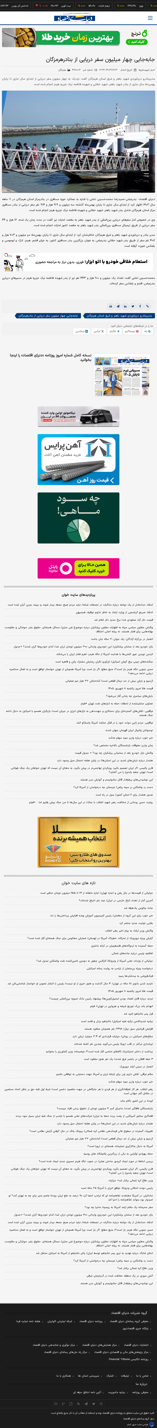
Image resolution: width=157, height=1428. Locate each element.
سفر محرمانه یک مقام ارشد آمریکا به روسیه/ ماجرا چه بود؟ (119, 1207)
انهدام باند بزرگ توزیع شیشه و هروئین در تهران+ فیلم (121, 1006)
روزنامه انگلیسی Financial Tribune (128, 1359)
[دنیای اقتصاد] (74, 18)
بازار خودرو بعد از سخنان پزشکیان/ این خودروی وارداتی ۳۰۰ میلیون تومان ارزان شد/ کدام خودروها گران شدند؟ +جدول (83, 647)
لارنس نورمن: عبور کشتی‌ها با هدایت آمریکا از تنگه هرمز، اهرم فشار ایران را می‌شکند (104, 654)
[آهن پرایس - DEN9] (78, 459)
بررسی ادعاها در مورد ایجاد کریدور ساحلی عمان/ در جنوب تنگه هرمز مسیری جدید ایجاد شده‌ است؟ (96, 1161)
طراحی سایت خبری (140, 1424)
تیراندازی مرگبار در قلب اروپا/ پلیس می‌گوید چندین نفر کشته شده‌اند (113, 1044)
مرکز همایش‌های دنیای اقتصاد (99, 1345)
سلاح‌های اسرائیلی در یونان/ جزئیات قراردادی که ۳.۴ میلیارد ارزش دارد (113, 1037)
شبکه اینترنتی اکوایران (59, 1321)
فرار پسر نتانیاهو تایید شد (138, 1014)
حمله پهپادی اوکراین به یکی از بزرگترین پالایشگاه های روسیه (118, 1154)
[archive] (56, 1404)
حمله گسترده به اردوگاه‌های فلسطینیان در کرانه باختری (122, 946)
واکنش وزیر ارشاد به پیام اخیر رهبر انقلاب (129, 931)
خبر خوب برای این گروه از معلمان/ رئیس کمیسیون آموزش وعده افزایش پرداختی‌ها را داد (101, 916)
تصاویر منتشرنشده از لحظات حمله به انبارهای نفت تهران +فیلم (117, 704)
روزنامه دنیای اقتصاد (91, 1321)
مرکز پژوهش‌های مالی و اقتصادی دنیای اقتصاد (121, 1352)
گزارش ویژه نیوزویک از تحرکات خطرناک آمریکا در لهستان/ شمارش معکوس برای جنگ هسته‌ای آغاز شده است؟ (90, 938)
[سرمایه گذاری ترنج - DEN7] (78, 37)
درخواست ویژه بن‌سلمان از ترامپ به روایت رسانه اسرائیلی (120, 969)
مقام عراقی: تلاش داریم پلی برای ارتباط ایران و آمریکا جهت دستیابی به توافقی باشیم (104, 1074)
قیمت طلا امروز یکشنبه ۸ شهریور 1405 (130, 991)
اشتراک (110, 1376)
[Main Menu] (150, 18)
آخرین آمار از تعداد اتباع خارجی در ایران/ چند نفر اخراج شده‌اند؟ (116, 901)
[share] (71, 1404)
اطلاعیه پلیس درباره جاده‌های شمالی (132, 953)
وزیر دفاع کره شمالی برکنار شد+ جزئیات (130, 1181)
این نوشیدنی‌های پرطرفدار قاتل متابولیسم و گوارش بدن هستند (116, 780)
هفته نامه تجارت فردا (28, 1321)
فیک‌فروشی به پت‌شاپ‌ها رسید (135, 976)
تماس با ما (142, 1376)
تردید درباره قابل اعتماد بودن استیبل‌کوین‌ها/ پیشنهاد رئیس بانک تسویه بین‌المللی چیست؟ (101, 999)
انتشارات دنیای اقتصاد (136, 1345)
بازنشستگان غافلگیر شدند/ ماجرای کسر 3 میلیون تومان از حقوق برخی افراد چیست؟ (105, 1109)
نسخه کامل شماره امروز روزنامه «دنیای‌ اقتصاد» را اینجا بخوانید (50, 357)
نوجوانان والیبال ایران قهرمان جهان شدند (129, 730)
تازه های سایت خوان (78, 883)
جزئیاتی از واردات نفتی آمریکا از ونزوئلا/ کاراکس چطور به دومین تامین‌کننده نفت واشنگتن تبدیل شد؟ (94, 961)
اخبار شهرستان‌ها (147, 70)
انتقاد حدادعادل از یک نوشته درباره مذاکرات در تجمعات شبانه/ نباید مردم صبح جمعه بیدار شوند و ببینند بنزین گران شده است (80, 605)
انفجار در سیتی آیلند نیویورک (136, 1067)
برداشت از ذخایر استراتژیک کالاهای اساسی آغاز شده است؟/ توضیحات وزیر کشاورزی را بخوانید (99, 1052)
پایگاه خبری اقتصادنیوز (135, 1329)
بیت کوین (50, 6)
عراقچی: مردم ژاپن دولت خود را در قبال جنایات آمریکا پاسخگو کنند (114, 723)
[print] (110, 306)
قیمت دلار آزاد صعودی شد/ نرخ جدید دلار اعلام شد (123, 620)
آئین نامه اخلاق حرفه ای (87, 1392)
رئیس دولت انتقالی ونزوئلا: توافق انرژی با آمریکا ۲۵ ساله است (117, 1188)
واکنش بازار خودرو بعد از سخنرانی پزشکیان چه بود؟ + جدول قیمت (114, 753)
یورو (125, 6)
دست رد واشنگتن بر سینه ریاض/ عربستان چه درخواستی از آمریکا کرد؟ (113, 787)
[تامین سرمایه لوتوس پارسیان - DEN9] (78, 517)
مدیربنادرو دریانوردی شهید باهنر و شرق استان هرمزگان (119, 316)
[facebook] (140, 306)
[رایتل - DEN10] (78, 568)
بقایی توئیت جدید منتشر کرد (136, 923)
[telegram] (118, 306)
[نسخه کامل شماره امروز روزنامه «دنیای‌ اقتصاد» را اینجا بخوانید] (122, 375)
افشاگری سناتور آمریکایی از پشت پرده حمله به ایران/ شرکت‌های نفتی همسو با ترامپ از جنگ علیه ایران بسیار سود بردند (84, 1116)
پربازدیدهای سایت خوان (78, 594)
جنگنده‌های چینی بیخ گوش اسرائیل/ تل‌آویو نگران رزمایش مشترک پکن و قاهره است (104, 662)
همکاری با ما (63, 1376)
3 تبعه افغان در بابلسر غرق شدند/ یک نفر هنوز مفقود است (118, 1059)
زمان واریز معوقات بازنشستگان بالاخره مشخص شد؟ (123, 745)
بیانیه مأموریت (116, 1392)
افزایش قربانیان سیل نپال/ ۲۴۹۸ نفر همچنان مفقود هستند (118, 1029)
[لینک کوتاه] (147, 306)
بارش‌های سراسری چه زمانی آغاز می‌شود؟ (129, 696)
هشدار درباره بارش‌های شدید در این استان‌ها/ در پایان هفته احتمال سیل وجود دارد (105, 761)
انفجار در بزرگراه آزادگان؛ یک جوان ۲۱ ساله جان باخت (122, 639)
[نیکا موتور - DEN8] (78, 416)
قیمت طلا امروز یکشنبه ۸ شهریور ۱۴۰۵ (130, 689)
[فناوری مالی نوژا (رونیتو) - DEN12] (78, 842)
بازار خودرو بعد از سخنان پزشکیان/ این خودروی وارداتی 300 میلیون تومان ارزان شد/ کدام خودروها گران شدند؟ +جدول (83, 1215)
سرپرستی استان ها (88, 1376)
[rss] (78, 1404)
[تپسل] (6, 255)
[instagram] (101, 1404)
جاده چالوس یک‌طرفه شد (138, 908)
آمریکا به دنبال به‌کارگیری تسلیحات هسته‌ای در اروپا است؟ (120, 1146)
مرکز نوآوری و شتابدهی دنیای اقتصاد (54, 1345)
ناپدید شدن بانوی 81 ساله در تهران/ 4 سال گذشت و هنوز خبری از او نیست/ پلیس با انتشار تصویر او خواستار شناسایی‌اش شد (80, 984)
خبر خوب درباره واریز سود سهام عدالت (130, 738)
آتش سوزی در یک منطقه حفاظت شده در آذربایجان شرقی (119, 1276)
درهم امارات (88, 6)
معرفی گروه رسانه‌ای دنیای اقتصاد (129, 1321)
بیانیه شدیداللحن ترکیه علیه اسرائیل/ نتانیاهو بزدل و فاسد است (117, 1021)
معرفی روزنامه (140, 1392)
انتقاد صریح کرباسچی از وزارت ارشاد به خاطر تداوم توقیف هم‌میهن (114, 612)
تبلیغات (125, 1376)
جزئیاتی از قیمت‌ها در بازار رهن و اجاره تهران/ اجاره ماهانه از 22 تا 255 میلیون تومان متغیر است (96, 893)
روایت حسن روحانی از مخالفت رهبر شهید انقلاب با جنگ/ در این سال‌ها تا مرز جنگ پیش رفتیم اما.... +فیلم (91, 802)
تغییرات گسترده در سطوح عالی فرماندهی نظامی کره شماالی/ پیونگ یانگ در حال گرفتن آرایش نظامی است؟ (91, 1131)
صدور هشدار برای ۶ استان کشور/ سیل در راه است (124, 795)
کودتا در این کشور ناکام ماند (136, 1101)
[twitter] (132, 306)
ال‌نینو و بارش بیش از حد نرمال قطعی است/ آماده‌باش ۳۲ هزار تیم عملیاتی (109, 681)
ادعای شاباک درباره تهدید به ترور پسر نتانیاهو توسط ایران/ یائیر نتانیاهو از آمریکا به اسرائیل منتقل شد (94, 1253)
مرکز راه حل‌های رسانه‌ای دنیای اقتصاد (65, 1352)
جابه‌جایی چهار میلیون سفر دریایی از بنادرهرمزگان (48, 316)
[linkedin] (125, 306)
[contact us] (63, 1404)
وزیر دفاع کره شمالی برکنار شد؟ (135, 1268)
